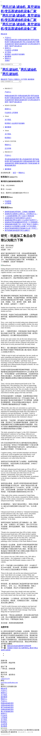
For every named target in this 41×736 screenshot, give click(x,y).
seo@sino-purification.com (9, 682)
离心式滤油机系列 (29, 42)
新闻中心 (8, 48)
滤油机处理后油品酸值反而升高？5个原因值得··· (22, 222)
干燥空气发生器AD (15, 46)
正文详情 (8, 148)
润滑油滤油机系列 (24, 40)
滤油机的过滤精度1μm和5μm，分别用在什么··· (21, 214)
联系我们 (8, 54)
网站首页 (4, 34)
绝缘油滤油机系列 (11, 40)
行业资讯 (8, 50)
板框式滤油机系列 (21, 44)
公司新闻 (15, 50)
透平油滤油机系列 (16, 161)
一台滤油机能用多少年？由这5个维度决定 (19, 216)
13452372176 (5, 678)
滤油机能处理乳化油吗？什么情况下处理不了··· (21, 220)
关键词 (7, 60)
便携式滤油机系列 (21, 163)
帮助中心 (8, 58)
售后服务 (21, 54)
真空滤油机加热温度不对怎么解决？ (17, 230)
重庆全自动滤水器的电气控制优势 (19, 646)
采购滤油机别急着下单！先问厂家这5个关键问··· (22, 224)
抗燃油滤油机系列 (16, 42)
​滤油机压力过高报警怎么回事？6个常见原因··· (21, 226)
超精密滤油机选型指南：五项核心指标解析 (20, 212)
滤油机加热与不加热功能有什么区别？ (18, 218)
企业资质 (15, 54)
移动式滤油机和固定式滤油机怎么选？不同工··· (21, 228)
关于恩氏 (8, 52)
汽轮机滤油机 (32, 163)
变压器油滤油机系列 (12, 159)
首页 (14, 173)
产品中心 (8, 37)
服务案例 (8, 56)
